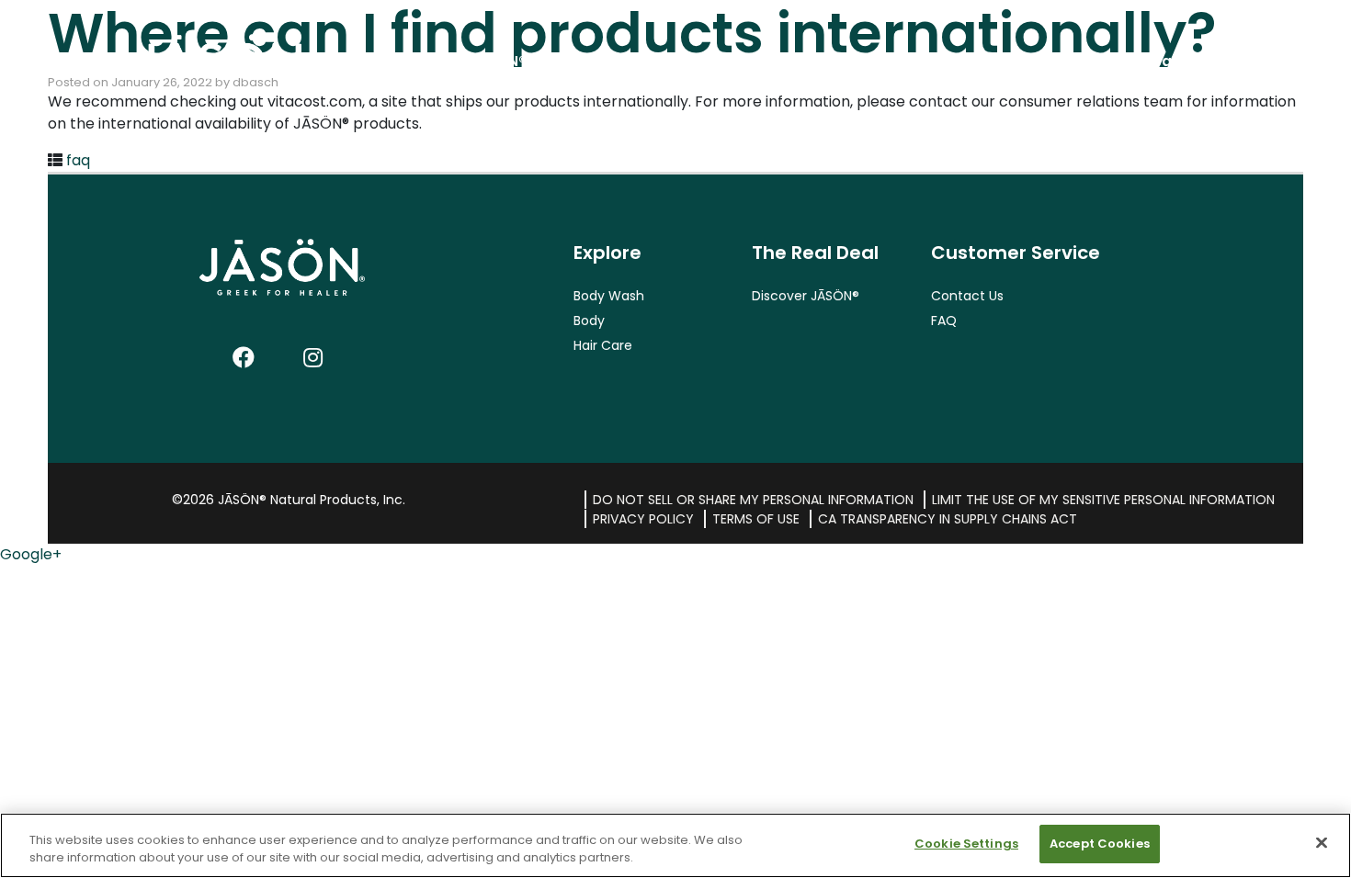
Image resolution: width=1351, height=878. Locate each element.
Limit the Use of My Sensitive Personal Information (1103, 499)
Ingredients (651, 61)
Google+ (31, 554)
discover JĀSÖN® (464, 61)
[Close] (1321, 842)
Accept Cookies (1100, 843)
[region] (675, 845)
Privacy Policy (643, 519)
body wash (836, 61)
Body (589, 320)
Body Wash (608, 296)
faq (78, 160)
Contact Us (967, 296)
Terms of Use (756, 519)
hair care (1153, 61)
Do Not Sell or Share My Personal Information (753, 499)
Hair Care (602, 345)
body (998, 61)
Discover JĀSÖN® (805, 296)
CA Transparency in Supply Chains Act (947, 519)
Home (176, 61)
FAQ (944, 320)
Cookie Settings (966, 843)
